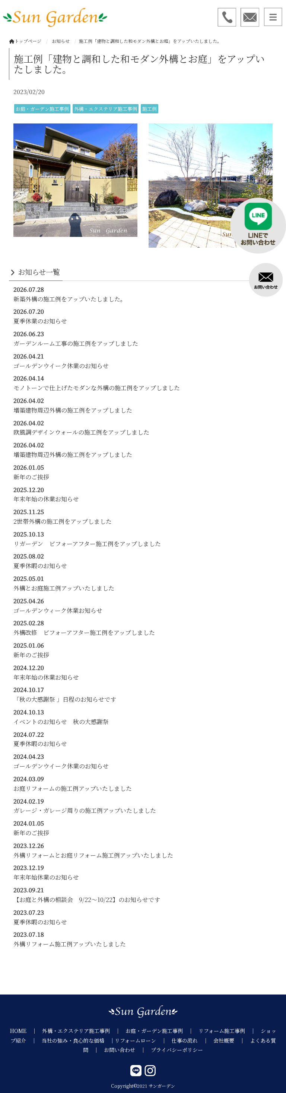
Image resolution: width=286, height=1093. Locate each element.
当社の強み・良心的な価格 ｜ (78, 1040)
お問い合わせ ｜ (127, 1049)
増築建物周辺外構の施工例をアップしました (72, 410)
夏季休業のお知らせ (40, 321)
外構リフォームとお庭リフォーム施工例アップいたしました (93, 855)
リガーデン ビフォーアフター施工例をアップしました (87, 543)
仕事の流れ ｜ (192, 1040)
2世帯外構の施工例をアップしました (62, 521)
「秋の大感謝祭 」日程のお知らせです (64, 699)
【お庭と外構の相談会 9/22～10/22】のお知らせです (86, 899)
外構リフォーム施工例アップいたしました (69, 944)
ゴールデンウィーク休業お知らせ (57, 610)
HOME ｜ (26, 1030)
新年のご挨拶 (31, 477)
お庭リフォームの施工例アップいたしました (72, 788)
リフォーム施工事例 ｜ (229, 1030)
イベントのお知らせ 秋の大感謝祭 (61, 721)
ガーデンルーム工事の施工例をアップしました (75, 343)
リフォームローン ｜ (143, 1040)
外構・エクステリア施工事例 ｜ (83, 1030)
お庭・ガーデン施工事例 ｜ (161, 1030)
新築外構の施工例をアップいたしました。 (69, 299)
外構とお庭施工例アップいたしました (63, 588)
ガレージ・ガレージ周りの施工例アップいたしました (84, 810)
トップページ (28, 41)
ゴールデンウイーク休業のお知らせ (61, 365)
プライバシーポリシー (177, 1049)
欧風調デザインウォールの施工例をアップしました (81, 432)
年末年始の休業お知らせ (46, 499)
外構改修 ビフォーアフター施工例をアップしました (84, 632)
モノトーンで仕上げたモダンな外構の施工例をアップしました (96, 387)
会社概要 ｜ (231, 1040)
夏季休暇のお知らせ (40, 565)
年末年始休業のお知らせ (46, 877)
